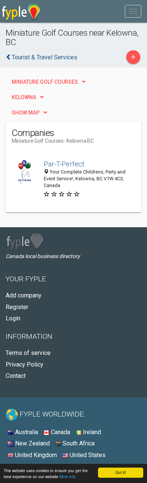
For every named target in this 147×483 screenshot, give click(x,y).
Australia (26, 432)
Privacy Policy (24, 364)
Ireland (91, 432)
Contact (16, 375)
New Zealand (32, 443)
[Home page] (21, 11)
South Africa (78, 443)
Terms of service (28, 352)
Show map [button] (26, 113)
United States (87, 455)
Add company (23, 295)
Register (17, 307)
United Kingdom (35, 455)
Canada (59, 432)
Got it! (120, 472)
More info (68, 476)
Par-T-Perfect (64, 164)
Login (13, 318)
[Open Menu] (133, 11)
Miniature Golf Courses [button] (45, 82)
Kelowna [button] (24, 97)
